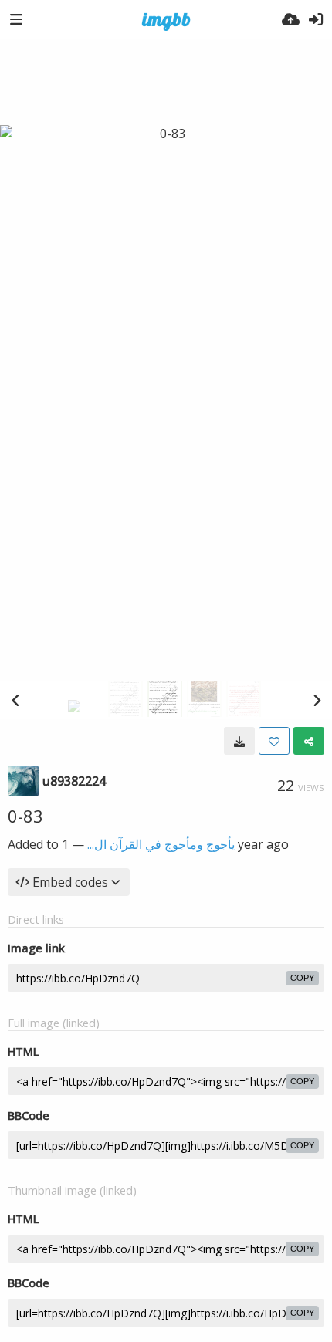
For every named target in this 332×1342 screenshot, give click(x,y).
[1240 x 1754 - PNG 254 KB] (239, 741)
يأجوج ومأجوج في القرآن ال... (161, 844)
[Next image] (316, 700)
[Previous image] (15, 700)
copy (302, 977)
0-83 (25, 815)
